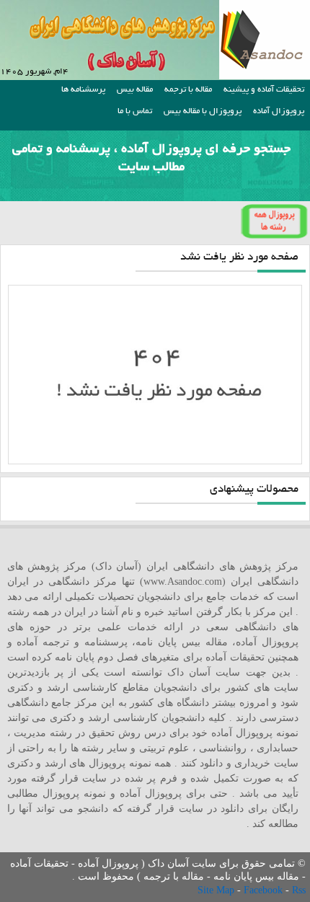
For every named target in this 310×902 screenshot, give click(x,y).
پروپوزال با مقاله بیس (203, 111)
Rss (299, 890)
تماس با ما (135, 111)
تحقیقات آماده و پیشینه (263, 89)
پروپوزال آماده (278, 111)
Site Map (217, 890)
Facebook (264, 890)
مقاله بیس (135, 89)
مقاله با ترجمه (188, 89)
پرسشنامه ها (83, 89)
